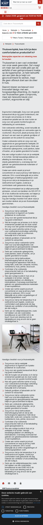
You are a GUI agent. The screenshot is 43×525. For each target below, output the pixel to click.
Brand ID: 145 (7, 33)
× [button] (40, 492)
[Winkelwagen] (39, 7)
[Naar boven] (15, 483)
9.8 (10, 8)
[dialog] (21, 507)
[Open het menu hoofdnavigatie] (5, 12)
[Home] (3, 483)
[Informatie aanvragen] (9, 483)
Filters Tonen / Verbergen (22, 38)
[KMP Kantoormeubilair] (5, 3)
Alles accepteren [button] (21, 516)
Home (4, 30)
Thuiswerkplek (26, 30)
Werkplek (14, 30)
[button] (21, 521)
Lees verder (36, 503)
